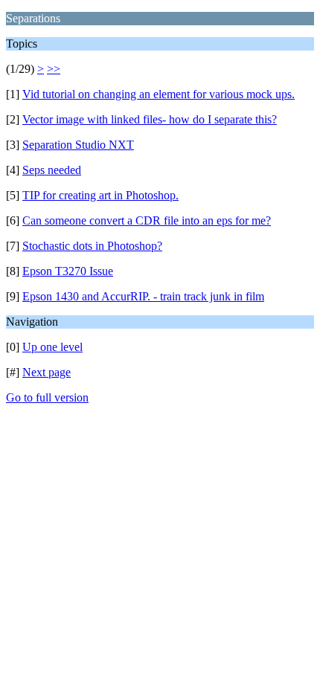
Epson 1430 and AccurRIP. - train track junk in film (143, 296)
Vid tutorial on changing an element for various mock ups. (158, 94)
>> (53, 68)
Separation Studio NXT (78, 144)
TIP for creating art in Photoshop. (100, 195)
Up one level (52, 347)
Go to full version (47, 397)
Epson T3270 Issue (67, 271)
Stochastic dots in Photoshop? (92, 245)
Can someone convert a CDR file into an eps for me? (146, 220)
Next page (46, 372)
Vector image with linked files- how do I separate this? (149, 119)
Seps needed (51, 170)
